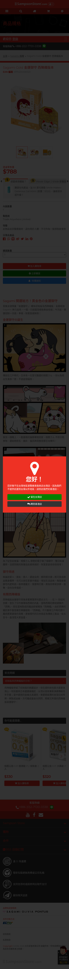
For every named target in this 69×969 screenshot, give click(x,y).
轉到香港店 (36, 504)
